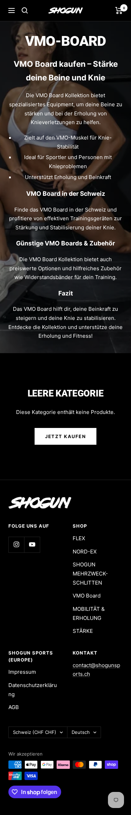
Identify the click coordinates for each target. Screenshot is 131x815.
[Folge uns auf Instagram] (16, 544)
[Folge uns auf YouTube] (32, 544)
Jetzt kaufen (65, 436)
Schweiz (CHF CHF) (34, 732)
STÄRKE (83, 631)
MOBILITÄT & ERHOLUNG (89, 613)
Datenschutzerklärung (32, 690)
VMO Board (87, 595)
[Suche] (25, 10)
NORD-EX (85, 551)
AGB (13, 707)
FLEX (79, 538)
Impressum (22, 672)
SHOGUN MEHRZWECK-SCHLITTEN (90, 573)
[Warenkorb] (119, 10)
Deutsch (81, 732)
